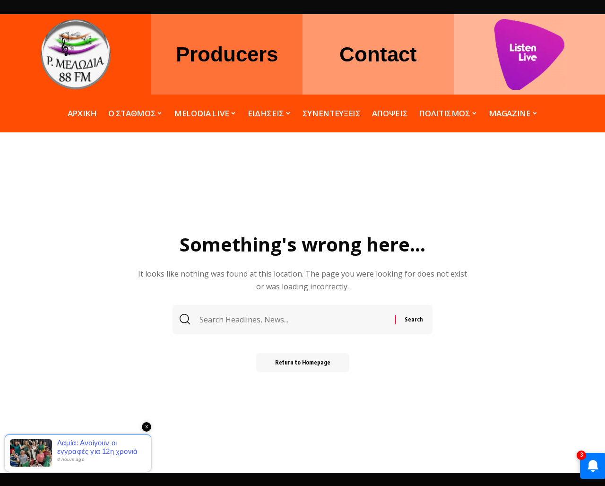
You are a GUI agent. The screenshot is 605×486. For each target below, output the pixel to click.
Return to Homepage (302, 362)
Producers (227, 54)
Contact (378, 54)
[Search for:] (296, 319)
